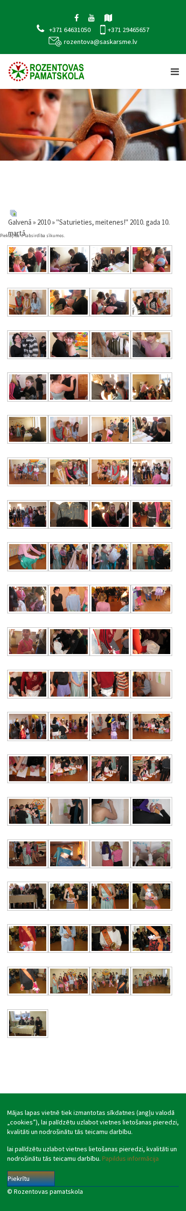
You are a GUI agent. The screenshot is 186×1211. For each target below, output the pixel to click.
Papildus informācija (130, 1158)
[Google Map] (108, 17)
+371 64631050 (70, 29)
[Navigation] (175, 71)
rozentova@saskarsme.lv (100, 41)
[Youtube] (91, 17)
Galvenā (19, 222)
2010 (44, 222)
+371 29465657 (128, 29)
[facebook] (76, 17)
